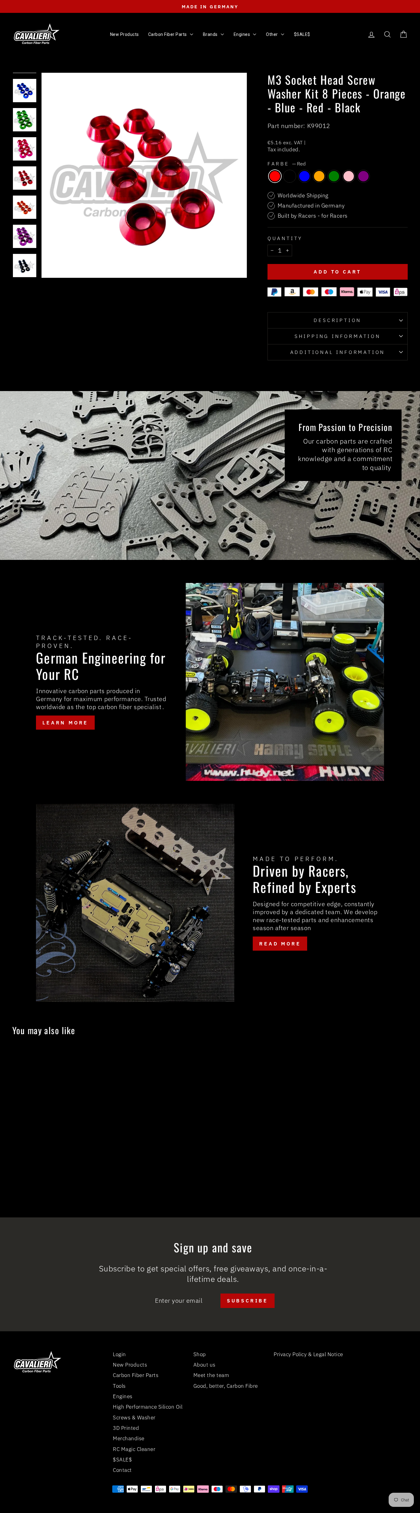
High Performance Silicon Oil (147, 1406)
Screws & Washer (134, 1417)
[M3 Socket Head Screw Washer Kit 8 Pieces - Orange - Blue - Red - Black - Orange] (59, 1181)
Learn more (65, 723)
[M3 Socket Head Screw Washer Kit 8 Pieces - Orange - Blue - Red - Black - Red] (34, 1181)
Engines (123, 1396)
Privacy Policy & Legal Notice (308, 1354)
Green (334, 176)
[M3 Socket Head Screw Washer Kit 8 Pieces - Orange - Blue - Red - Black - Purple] (84, 1181)
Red (275, 176)
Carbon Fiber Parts (135, 1375)
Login (119, 1354)
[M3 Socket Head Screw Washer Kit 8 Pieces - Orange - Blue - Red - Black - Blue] (51, 1181)
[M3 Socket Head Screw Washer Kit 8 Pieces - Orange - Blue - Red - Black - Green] (67, 1181)
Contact (122, 1470)
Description (337, 320)
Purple (363, 176)
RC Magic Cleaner (134, 1449)
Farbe (286, 164)
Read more (280, 944)
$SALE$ (122, 1459)
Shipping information (338, 336)
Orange (319, 176)
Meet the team (211, 1375)
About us (204, 1364)
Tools (119, 1386)
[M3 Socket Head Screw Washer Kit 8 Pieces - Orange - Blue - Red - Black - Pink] (76, 1181)
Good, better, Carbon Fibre (225, 1386)
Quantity (285, 238)
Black (289, 176)
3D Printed (126, 1428)
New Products (130, 1364)
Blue (304, 176)
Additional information (337, 352)
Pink (349, 176)
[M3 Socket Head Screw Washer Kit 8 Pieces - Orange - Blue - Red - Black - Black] (43, 1181)
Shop (199, 1354)
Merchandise (129, 1438)
